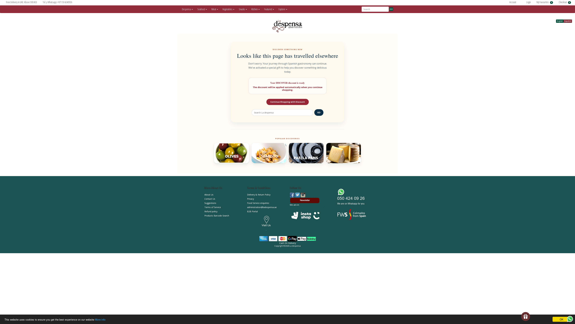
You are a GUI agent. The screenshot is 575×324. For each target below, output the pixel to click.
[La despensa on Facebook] (292, 194)
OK (561, 319)
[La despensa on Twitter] (298, 194)
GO (391, 9)
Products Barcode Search (216, 215)
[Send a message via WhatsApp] (570, 318)
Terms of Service (212, 207)
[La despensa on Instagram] (303, 194)
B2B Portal (252, 211)
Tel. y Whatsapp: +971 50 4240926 (57, 2)
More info (100, 319)
